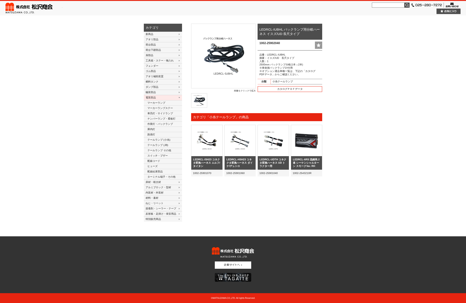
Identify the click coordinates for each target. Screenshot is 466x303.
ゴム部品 (151, 71)
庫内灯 (151, 129)
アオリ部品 (152, 39)
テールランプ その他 (159, 150)
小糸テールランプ (283, 81)
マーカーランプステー (160, 108)
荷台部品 (151, 44)
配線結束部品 (155, 171)
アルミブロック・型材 (158, 187)
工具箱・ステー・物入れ (160, 60)
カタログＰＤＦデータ (290, 88)
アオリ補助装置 (154, 76)
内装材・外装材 (154, 192)
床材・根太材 (153, 182)
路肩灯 (151, 134)
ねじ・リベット (154, 203)
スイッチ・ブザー (157, 155)
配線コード (153, 160)
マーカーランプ (156, 102)
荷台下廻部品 (153, 49)
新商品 (149, 34)
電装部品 (151, 97)
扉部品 (149, 55)
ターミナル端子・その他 (161, 176)
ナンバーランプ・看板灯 (161, 118)
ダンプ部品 (152, 86)
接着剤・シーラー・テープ (161, 208)
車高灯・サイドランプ (160, 113)
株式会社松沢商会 (33, 8)
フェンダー (152, 65)
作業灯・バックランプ (160, 123)
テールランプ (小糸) (158, 139)
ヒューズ (152, 166)
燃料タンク (152, 81)
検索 (407, 5)
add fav (318, 45)
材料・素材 (152, 197)
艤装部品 (151, 92)
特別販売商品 (153, 219)
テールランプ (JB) (157, 145)
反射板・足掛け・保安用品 (161, 213)
